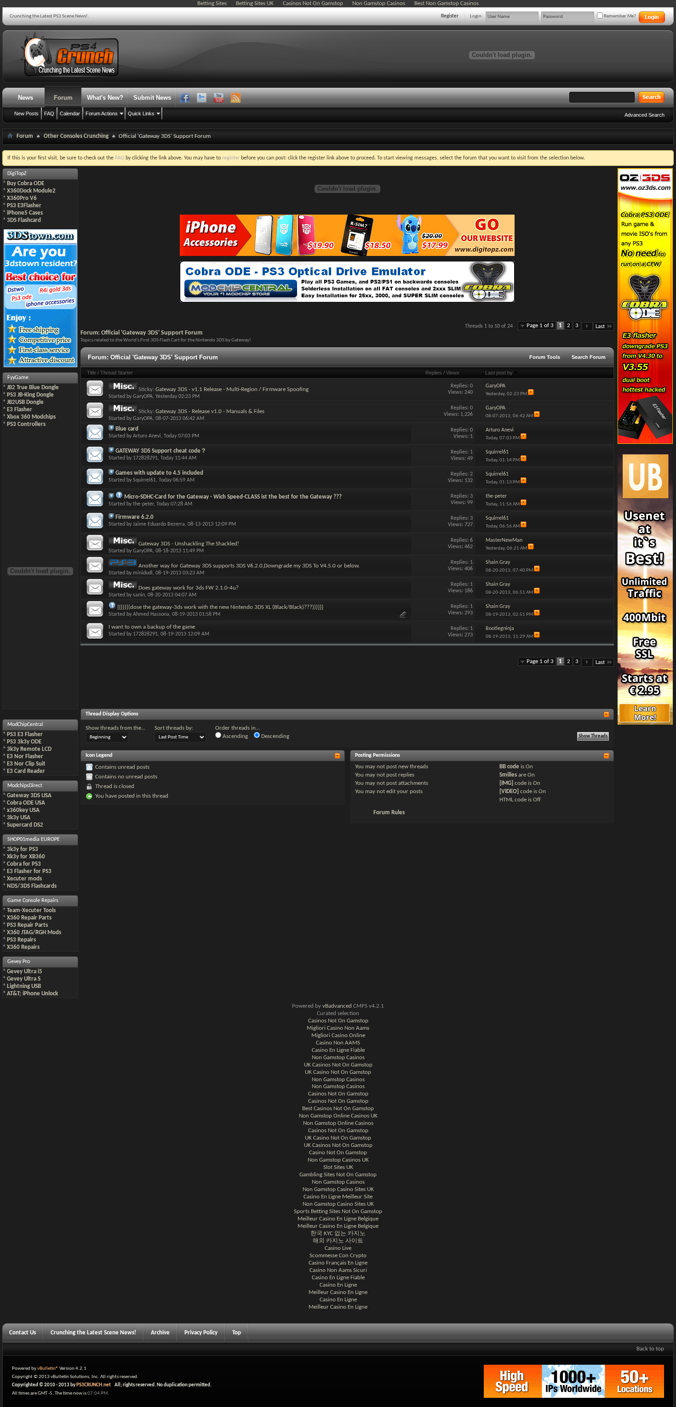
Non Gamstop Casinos (338, 1058)
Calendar (70, 113)
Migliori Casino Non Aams (338, 1028)
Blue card (126, 429)
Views (452, 372)
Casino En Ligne (338, 1285)
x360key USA (23, 810)
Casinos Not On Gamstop (338, 1021)
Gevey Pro (18, 961)
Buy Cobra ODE (25, 184)
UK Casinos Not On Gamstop (338, 1065)
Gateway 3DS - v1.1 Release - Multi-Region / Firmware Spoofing (232, 389)
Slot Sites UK (338, 1167)
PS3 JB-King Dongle (30, 395)
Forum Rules (389, 813)
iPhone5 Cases (25, 213)
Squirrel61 (144, 480)
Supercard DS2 (25, 825)
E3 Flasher (19, 410)
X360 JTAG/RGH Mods (34, 933)
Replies (433, 372)
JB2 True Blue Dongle (33, 388)
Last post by (499, 372)
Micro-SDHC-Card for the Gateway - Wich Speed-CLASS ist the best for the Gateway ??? (233, 497)
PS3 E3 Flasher (25, 735)
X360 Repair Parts (29, 918)
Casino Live (338, 1248)
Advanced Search (644, 115)
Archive (160, 1333)
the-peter (143, 504)
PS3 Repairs (21, 940)
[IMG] (506, 783)
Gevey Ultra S (23, 979)
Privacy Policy (201, 1333)
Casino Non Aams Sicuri (338, 1270)
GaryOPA (143, 396)
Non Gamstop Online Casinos (338, 1123)
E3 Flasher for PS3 (29, 871)
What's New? (105, 97)
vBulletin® (47, 1368)
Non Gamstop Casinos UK (338, 1160)
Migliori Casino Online (338, 1035)
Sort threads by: (174, 728)
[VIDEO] (509, 791)
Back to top (650, 1349)
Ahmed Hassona (151, 614)
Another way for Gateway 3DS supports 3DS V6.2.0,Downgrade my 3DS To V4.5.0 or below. (249, 566)
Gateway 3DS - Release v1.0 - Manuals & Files (209, 411)
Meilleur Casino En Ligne (338, 1292)
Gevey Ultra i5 (24, 972)
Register (449, 16)
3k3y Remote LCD (29, 749)
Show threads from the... (115, 728)
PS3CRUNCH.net (93, 1385)
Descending (274, 736)
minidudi (143, 573)
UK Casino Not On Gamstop (338, 1072)
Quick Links (141, 113)
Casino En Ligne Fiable (338, 1050)
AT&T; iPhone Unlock (32, 994)
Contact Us (22, 1333)
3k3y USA (18, 818)
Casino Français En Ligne (338, 1263)
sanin (139, 595)
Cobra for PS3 (24, 864)
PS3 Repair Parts (27, 925)
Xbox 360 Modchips (31, 417)
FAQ (49, 113)
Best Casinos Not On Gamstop (338, 1109)
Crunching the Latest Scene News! (93, 1333)
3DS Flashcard (24, 220)
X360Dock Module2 (31, 191)
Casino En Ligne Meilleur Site (338, 1197)
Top (236, 1333)
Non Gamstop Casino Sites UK (338, 1189)
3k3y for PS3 (22, 849)
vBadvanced (337, 1006)
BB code (509, 767)
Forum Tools (544, 357)
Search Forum (589, 357)
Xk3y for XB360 (26, 857)
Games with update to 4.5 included (159, 473)
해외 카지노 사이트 (338, 1241)
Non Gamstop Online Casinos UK (338, 1116)
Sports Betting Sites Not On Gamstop (338, 1211)
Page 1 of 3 (540, 326)
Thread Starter (116, 372)
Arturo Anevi (147, 436)
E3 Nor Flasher (25, 757)
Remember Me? (619, 16)
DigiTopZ (17, 173)
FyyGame (18, 377)
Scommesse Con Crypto (338, 1256)
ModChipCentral (25, 724)
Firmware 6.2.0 (134, 517)
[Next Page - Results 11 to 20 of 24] (587, 326)
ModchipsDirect (24, 786)
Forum (63, 97)
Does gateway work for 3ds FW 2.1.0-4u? (188, 588)
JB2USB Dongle (25, 402)
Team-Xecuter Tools (31, 910)
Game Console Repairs (32, 900)
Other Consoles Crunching (76, 136)
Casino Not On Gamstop (338, 1153)
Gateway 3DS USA (29, 796)
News (25, 97)
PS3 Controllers (26, 424)
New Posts (26, 113)
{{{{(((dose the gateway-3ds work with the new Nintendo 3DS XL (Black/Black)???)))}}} (220, 607)
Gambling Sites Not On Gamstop (338, 1175)
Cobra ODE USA (26, 803)
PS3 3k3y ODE (24, 742)
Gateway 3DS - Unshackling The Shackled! (188, 544)
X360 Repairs (23, 947)
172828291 (145, 458)
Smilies (508, 775)
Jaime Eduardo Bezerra (159, 524)
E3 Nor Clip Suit (26, 764)
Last (600, 326)
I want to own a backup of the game (152, 627)
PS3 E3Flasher (24, 206)
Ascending (234, 736)
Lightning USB (24, 986)
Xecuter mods (24, 879)
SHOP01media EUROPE (33, 839)
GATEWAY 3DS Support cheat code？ (160, 451)
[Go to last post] (531, 394)
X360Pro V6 (22, 198)
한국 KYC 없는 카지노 (338, 1234)
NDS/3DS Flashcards (32, 886)
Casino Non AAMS (338, 1043)
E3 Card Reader (26, 771)
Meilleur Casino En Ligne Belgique (338, 1219)
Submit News (152, 97)
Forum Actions (102, 113)
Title (91, 372)
